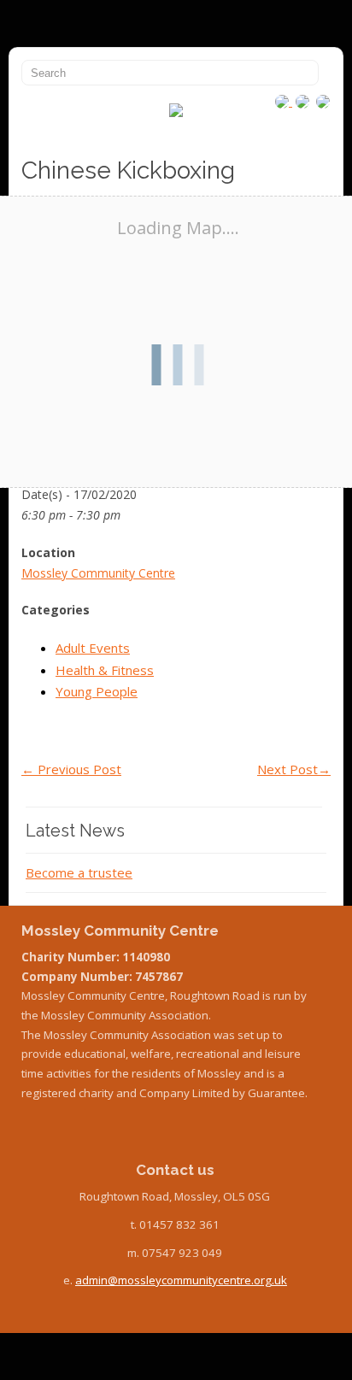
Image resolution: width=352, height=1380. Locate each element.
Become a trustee (79, 872)
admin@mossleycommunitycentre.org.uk (181, 1280)
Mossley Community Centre (98, 573)
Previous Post (71, 769)
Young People (97, 691)
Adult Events (93, 647)
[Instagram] (283, 100)
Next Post (294, 769)
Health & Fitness (105, 669)
